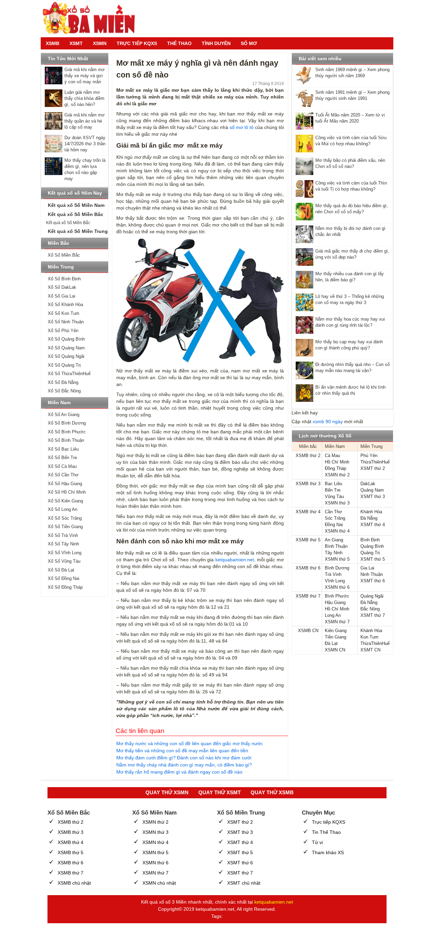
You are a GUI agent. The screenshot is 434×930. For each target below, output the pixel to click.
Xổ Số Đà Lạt (61, 569)
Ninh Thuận (371, 574)
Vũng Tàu (334, 496)
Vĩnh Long (335, 580)
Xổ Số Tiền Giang (65, 526)
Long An (333, 615)
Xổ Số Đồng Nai (63, 578)
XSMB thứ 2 (308, 455)
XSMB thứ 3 (308, 483)
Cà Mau (332, 455)
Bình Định (370, 539)
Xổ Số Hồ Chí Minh (67, 492)
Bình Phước (337, 596)
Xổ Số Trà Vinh (63, 535)
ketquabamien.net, (235, 559)
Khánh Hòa (371, 511)
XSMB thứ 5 (308, 539)
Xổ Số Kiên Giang (65, 500)
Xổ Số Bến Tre (62, 457)
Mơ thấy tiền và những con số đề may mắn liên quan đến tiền (182, 750)
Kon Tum (369, 637)
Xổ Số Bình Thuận (66, 440)
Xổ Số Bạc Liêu (63, 449)
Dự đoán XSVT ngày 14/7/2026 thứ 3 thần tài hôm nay (84, 143)
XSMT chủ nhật (243, 883)
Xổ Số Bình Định (64, 278)
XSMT (76, 43)
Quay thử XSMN (167, 792)
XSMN (99, 43)
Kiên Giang (336, 630)
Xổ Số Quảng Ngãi (66, 356)
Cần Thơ (333, 511)
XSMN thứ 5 (337, 559)
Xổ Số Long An (62, 509)
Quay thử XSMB (272, 792)
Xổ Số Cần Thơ (63, 474)
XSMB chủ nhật (74, 883)
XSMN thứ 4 (337, 531)
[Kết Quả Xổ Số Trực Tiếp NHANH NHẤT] (91, 19)
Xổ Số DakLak (62, 287)
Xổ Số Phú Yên (63, 330)
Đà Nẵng (368, 518)
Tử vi (317, 842)
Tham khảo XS (328, 852)
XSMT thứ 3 (372, 496)
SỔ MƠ (249, 43)
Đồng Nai (334, 524)
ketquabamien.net (273, 902)
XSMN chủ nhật (159, 883)
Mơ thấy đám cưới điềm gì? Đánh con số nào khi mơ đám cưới (183, 757)
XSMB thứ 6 (308, 567)
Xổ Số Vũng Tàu (64, 561)
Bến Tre (332, 490)
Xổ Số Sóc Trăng (65, 518)
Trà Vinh (333, 574)
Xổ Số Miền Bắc (64, 255)
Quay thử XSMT (219, 792)
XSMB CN (308, 630)
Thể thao (179, 43)
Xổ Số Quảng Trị (64, 365)
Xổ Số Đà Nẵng (63, 382)
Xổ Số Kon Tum (63, 313)
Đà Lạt (331, 643)
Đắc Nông (370, 608)
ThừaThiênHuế (375, 461)
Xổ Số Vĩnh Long (64, 552)
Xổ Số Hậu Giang (65, 483)
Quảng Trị (370, 552)
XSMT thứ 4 (372, 524)
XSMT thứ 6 (372, 580)
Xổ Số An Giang (63, 414)
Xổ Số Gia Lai (61, 296)
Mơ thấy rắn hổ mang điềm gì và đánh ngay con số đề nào (179, 772)
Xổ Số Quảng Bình (66, 339)
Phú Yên (368, 455)
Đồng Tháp (335, 468)
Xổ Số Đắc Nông (64, 390)
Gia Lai (367, 567)
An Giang (334, 539)
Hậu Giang (335, 602)
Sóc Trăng (335, 518)
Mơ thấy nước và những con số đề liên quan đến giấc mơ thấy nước (189, 743)
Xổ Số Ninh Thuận (66, 321)
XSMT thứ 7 (372, 615)
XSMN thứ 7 (337, 621)
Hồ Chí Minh (337, 461)
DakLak (367, 483)
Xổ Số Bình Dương (67, 423)
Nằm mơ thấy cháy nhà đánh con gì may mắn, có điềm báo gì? (184, 764)
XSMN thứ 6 (337, 587)
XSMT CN (370, 649)
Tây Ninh (333, 552)
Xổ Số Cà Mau (62, 466)
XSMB (52, 43)
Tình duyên (216, 43)
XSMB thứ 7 (308, 596)
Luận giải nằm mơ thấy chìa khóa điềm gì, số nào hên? (84, 98)
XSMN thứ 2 (337, 474)
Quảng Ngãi (371, 596)
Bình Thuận (336, 546)
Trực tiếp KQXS (328, 822)
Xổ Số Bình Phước (67, 431)
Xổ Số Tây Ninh (63, 543)
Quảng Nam (372, 490)
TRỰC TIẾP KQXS (137, 43)
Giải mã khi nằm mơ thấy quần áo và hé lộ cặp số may (84, 121)
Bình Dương (337, 567)
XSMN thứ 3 (337, 502)
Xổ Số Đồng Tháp (65, 587)
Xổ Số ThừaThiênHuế (69, 373)
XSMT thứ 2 (372, 468)
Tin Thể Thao (326, 832)
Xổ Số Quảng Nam (66, 347)
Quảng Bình (372, 546)
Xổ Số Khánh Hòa (65, 304)
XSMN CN (335, 649)
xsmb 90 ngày (328, 421)
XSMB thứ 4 (308, 511)
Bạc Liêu (333, 483)
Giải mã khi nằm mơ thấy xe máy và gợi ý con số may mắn (84, 75)
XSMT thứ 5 (372, 559)
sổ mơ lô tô (242, 127)
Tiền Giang (335, 637)
